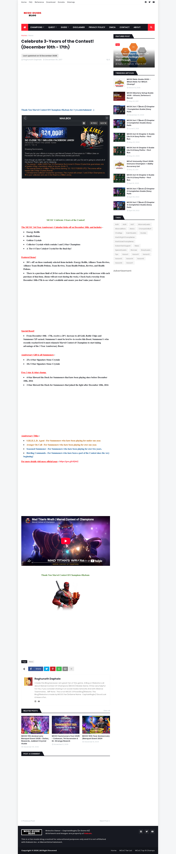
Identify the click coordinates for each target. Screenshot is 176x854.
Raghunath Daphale (48, 678)
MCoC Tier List (125, 850)
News (30, 35)
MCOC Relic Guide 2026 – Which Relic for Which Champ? (139, 82)
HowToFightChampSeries (125, 237)
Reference (39, 2)
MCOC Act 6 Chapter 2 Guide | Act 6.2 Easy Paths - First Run (140, 177)
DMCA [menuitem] (112, 27)
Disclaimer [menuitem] (79, 27)
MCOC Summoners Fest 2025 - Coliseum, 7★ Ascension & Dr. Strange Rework (65, 738)
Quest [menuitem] (51, 27)
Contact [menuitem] (125, 27)
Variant (125, 254)
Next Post (104, 821)
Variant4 (129, 258)
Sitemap (71, 2)
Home (24, 2)
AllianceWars (120, 229)
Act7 (132, 224)
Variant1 (135, 254)
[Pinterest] (53, 669)
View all (107, 710)
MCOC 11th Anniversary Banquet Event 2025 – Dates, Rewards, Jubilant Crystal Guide (35, 740)
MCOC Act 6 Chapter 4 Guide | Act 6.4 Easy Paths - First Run (141, 136)
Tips (116, 254)
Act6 (124, 224)
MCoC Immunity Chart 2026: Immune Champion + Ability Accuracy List (140, 164)
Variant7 (129, 263)
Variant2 (146, 254)
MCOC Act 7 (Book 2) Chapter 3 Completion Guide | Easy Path (141, 191)
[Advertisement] (65, 86)
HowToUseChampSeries (124, 241)
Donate (61, 2)
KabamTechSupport (122, 246)
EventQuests (131, 233)
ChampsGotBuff (145, 229)
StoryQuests (145, 250)
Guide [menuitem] (64, 27)
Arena (132, 229)
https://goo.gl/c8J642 (68, 461)
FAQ (30, 2)
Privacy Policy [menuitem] (97, 27)
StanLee (134, 250)
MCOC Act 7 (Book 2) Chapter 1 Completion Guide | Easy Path (141, 109)
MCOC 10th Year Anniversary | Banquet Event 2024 (96, 737)
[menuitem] (24, 27)
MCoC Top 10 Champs (145, 850)
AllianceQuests (144, 224)
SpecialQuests (120, 250)
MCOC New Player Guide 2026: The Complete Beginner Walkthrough (132, 57)
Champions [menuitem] (36, 27)
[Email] (65, 669)
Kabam (88, 833)
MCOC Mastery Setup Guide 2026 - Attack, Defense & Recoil (140, 95)
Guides (143, 233)
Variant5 (140, 258)
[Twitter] (46, 669)
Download (50, 2)
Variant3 (118, 258)
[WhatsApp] (59, 669)
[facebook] (35, 701)
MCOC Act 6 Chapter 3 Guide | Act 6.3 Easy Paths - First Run (140, 150)
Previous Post (29, 821)
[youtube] (39, 701)
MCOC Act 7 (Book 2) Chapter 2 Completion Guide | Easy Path (141, 123)
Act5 (117, 224)
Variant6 (118, 263)
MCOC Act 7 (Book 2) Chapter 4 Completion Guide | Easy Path (141, 205)
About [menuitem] (137, 27)
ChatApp (118, 233)
